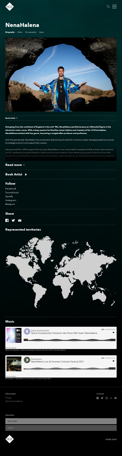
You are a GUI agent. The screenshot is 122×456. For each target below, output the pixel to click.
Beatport (10, 204)
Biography (10, 32)
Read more (13, 165)
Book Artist (10, 118)
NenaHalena (9, 378)
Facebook (10, 188)
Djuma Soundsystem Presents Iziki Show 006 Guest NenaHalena (43, 350)
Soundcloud (11, 192)
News (41, 32)
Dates (19, 32)
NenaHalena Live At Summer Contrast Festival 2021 (33, 378)
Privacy (8, 398)
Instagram (10, 200)
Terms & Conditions (14, 401)
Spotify (9, 196)
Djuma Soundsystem (12, 350)
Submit (11, 428)
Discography (30, 32)
